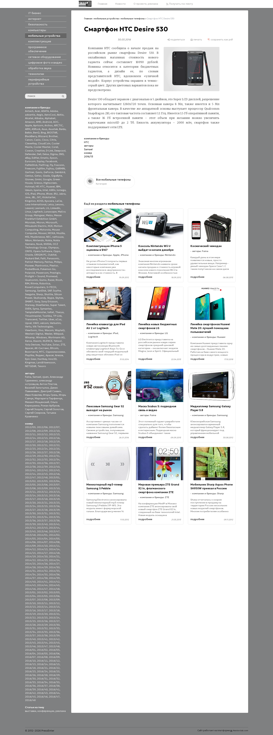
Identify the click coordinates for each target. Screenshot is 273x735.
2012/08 (30, 430)
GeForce (48, 172)
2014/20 (42, 556)
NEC (48, 236)
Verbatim (55, 323)
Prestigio (55, 272)
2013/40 (42, 524)
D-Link (49, 150)
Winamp (30, 337)
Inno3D (52, 358)
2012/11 (30, 434)
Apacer (50, 355)
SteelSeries (42, 305)
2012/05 (30, 427)
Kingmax (30, 362)
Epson (53, 157)
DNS (61, 154)
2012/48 (42, 477)
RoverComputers (35, 287)
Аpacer (29, 348)
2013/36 (30, 520)
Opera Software (42, 251)
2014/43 (30, 585)
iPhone (41, 193)
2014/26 (42, 563)
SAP (49, 290)
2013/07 (54, 484)
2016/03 (54, 649)
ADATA (45, 111)
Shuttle (48, 294)
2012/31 (54, 455)
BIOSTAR (52, 132)
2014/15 (30, 552)
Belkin (28, 132)
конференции (45, 710)
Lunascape (50, 211)
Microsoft (51, 222)
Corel (55, 146)
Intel (45, 190)
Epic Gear (30, 358)
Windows (41, 337)
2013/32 (54, 513)
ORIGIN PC (40, 254)
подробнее (93, 276)
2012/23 (30, 448)
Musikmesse (37, 236)
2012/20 (30, 445)
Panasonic (53, 258)
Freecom (30, 168)
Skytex (59, 297)
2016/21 (42, 667)
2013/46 (42, 531)
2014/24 (54, 560)
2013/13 (54, 491)
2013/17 (30, 498)
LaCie (58, 200)
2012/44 (30, 473)
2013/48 (30, 534)
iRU (56, 193)
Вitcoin (54, 348)
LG (47, 208)
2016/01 (30, 649)
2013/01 (54, 477)
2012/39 (42, 466)
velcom (44, 323)
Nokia (48, 240)
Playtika (29, 355)
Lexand (29, 208)
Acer (37, 111)
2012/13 (54, 434)
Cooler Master (42, 146)
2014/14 (54, 549)
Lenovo (59, 204)
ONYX (28, 251)
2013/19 (54, 498)
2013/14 (30, 495)
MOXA (51, 233)
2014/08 (54, 542)
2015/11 (42, 603)
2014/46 (30, 588)
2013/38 (54, 520)
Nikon (28, 240)
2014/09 (30, 545)
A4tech (29, 111)
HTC (42, 186)
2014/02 (54, 534)
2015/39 (54, 635)
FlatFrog (44, 165)
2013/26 (54, 506)
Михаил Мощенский (37, 402)
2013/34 (42, 517)
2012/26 (30, 452)
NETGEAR (30, 366)
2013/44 (54, 527)
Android (47, 121)
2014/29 (42, 567)
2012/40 (54, 466)
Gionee (29, 179)
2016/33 (30, 682)
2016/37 (42, 685)
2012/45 (42, 473)
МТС (41, 351)
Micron (40, 222)
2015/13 (30, 606)
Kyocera (49, 200)
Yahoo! (58, 340)
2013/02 (30, 481)
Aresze (59, 355)
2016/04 (30, 653)
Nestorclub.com (240, 730)
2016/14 (42, 664)
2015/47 (42, 646)
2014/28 (30, 567)
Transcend (31, 319)
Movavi (42, 233)
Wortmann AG (56, 337)
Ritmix (34, 283)
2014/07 (42, 542)
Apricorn (38, 125)
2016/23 (30, 671)
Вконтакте (31, 351)
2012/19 (54, 441)
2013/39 (30, 524)
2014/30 (54, 567)
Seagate (30, 294)
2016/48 (30, 700)
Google (47, 179)
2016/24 (42, 671)
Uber (51, 319)
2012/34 (54, 459)
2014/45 (54, 585)
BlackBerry (31, 136)
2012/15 (42, 437)
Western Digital (34, 333)
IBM (58, 186)
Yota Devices (32, 344)
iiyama (37, 190)
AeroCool (49, 114)
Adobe (54, 111)
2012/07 (54, 427)
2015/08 (42, 599)
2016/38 (54, 685)
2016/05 (42, 653)
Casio (37, 139)
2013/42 (30, 527)
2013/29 (54, 509)
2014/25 (30, 563)
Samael (37, 376)
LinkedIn (55, 208)
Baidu (62, 129)
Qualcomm (31, 279)
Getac (38, 175)
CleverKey (31, 143)
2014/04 (42, 538)
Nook (39, 244)
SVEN (28, 308)
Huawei (50, 186)
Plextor (54, 265)
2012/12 (42, 434)
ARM (27, 129)
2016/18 (30, 667)
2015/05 (42, 596)
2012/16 (54, 437)
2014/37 (30, 578)
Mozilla (60, 233)
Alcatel (29, 118)
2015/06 (54, 596)
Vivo (40, 330)
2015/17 (42, 610)
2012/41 (30, 470)
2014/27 (54, 563)
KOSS (40, 200)
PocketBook (32, 269)
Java (27, 197)
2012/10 (54, 430)
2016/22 (54, 667)
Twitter (43, 319)
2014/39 (54, 578)
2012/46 (54, 473)
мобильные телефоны (133, 18)
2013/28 (42, 509)
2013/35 (54, 517)
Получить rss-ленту (180, 3)
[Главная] (85, 4)
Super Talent (57, 305)
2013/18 (42, 498)
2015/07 (30, 599)
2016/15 (54, 664)
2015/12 (54, 603)
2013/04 (54, 481)
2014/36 (54, 574)
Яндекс (40, 355)
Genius (29, 175)
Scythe (57, 290)
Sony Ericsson (49, 301)
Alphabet (50, 118)
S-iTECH (51, 287)
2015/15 (54, 606)
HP (37, 186)
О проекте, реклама (146, 3)
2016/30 (30, 678)
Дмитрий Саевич (50, 391)
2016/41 (54, 689)
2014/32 (42, 570)
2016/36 (30, 685)
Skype (50, 297)
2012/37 (54, 463)
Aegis (39, 114)
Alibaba (38, 118)
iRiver (49, 193)
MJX (50, 225)
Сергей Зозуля (34, 409)
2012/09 (42, 430)
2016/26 (30, 675)
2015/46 (30, 646)
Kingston (30, 200)
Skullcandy (39, 297)
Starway (29, 305)
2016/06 (54, 653)
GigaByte (56, 175)
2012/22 (54, 445)
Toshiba (47, 315)
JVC (39, 197)
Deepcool (60, 150)
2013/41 (54, 524)
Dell (39, 154)
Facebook (51, 161)
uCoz (58, 319)
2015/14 (42, 606)
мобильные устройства (106, 18)
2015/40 (30, 639)
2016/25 (54, 671)
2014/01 (42, 534)
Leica (51, 204)
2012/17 (30, 441)
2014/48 (54, 588)
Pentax (49, 261)
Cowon (29, 150)
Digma (54, 154)
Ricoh (59, 279)
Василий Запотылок (37, 387)
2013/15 (42, 495)
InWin (52, 190)
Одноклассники (55, 351)
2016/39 (30, 689)
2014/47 (42, 588)
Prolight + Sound (35, 276)
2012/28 (54, 452)
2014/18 (54, 552)
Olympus (53, 247)
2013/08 (30, 488)
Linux (28, 211)
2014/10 (42, 545)
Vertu (28, 326)
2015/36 (54, 631)
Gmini (38, 179)
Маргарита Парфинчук (48, 398)
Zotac (56, 344)
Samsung (30, 290)
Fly (51, 165)
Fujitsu (50, 168)
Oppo (56, 251)
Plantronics (41, 265)
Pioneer (29, 265)
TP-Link (57, 315)
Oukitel (52, 254)
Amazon (30, 121)
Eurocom (30, 161)
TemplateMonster (35, 312)
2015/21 (54, 613)
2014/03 (30, 538)
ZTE (63, 344)
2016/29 (54, 675)
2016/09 (54, 657)
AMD (38, 121)
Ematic (44, 157)
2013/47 (54, 531)
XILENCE (47, 340)
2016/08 (42, 657)
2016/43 (42, 692)
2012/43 (54, 470)
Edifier (35, 157)
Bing (43, 132)
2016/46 (42, 696)
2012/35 (30, 463)
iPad (33, 193)
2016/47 (54, 696)
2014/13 (42, 549)
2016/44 (54, 692)
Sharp (39, 294)
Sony (37, 301)
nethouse (57, 236)
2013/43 (42, 527)
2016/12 (54, 660)
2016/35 (54, 682)
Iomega (61, 190)
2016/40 (42, 689)
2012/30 (42, 455)
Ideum (28, 190)
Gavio (38, 172)
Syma (36, 308)
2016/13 (30, 664)
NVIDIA (47, 244)
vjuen (45, 376)
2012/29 (30, 455)
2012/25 (54, 448)
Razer (51, 279)
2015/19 (30, 613)
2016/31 (42, 678)
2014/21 (54, 556)
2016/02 (42, 649)
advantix (30, 114)
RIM (27, 283)
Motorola (45, 229)
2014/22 (30, 560)
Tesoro (42, 366)
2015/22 (30, 617)
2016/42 (30, 692)
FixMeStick (31, 165)
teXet (50, 312)
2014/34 (30, 574)
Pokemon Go (47, 269)
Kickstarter (48, 197)
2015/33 (54, 628)
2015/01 (30, 592)
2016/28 (42, 675)
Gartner (29, 172)
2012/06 (42, 427)
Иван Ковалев (33, 394)
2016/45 (30, 696)
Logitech (37, 211)
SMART (29, 301)
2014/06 (30, 542)
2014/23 (42, 560)
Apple (28, 125)
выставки (30, 710)
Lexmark (40, 208)
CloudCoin (44, 143)
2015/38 (42, 635)
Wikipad (58, 333)
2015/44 (42, 642)
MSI (27, 236)
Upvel (28, 323)
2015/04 (30, 596)
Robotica (44, 283)
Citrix (53, 139)
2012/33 (42, 459)
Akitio (60, 114)
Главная (102, 3)
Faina (28, 376)
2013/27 (30, 509)
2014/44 (42, 585)
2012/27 (42, 452)
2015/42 (54, 639)
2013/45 (30, 531)
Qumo (43, 279)
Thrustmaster (33, 315)
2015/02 (42, 592)
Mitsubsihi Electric (36, 225)
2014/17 (42, 552)
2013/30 (30, 513)
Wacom (49, 330)
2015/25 (30, 621)
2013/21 (42, 502)
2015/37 (30, 635)
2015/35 (42, 631)
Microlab (30, 222)
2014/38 (42, 578)
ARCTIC (58, 125)
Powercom (42, 272)
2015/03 (54, 592)
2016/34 (42, 682)
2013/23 (54, 502)
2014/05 (54, 538)
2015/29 (42, 624)
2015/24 (54, 617)
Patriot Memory (34, 261)
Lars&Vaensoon (45, 362)
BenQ (36, 132)
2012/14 (30, 437)
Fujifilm (40, 168)
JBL (33, 197)
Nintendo (38, 240)
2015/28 (30, 624)
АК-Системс (41, 348)
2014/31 (30, 570)
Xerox (28, 340)
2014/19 (30, 556)
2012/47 (30, 477)
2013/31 (42, 513)
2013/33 (30, 517)
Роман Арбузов (50, 405)
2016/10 (30, 660)
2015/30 (54, 624)
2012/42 (42, 470)
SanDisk (41, 290)
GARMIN (60, 168)
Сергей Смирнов (35, 412)
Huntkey (42, 358)
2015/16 (30, 610)
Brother (53, 136)
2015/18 (54, 610)
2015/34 (30, 631)
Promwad (51, 276)
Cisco (45, 139)
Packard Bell (32, 258)
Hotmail (29, 186)
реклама (60, 710)
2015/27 (54, 621)
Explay (40, 161)
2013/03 (42, 481)
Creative (40, 150)
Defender (30, 154)
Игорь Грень (50, 394)
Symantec (46, 308)
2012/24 (42, 448)
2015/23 (42, 617)
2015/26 (42, 621)
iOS (27, 193)
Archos (48, 125)
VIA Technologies (43, 326)
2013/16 (54, 495)
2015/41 (42, 639)
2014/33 (54, 570)
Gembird (60, 172)
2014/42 (54, 581)
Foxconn (59, 165)
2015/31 (30, 628)
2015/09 (54, 599)
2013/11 (30, 491)
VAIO (36, 323)
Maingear (39, 215)
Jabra (62, 193)
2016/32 (54, 678)
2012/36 (42, 463)
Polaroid (30, 272)
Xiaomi (37, 340)
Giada (46, 175)
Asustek (53, 129)
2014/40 (30, 581)
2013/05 (30, 484)
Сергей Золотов (53, 409)
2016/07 (30, 657)
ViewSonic (31, 330)
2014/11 (54, 545)
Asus (44, 129)
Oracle (29, 254)
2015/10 (30, 603)
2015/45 (54, 642)
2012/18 (42, 441)
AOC (55, 121)
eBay (27, 157)
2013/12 (42, 491)
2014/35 (42, 574)
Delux (46, 154)
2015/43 (30, 642)
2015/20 (42, 613)
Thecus (59, 312)
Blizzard (42, 136)
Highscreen (50, 182)
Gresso (38, 182)
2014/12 (30, 549)
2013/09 (42, 488)
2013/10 (54, 488)
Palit (43, 258)
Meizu (49, 215)
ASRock (36, 129)
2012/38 (30, 466)
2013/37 (42, 520)
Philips (58, 261)
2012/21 (42, 445)
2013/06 (42, 484)
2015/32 (42, 628)
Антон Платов (48, 384)
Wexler (48, 333)
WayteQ (60, 330)
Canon (29, 139)
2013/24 (30, 506)
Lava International (35, 204)
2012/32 (30, 459)
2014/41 (42, 581)
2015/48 (54, 646)
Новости (120, 3)
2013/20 (30, 502)
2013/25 (42, 506)
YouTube (46, 344)
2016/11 (42, 660)
